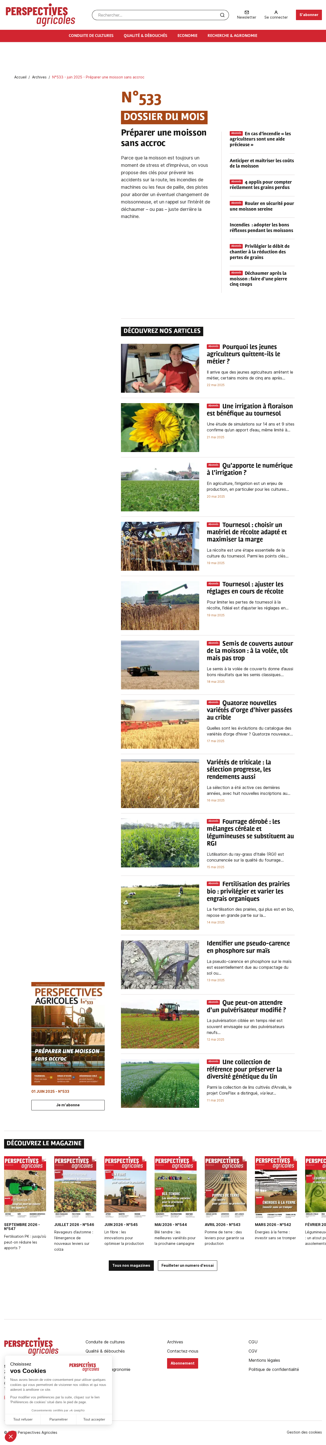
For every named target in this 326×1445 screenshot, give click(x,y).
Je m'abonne (68, 1105)
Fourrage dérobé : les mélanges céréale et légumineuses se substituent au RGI (250, 833)
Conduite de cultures (105, 1342)
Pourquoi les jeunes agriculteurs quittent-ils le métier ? (243, 354)
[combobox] (160, 15)
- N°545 (121, 1224)
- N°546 (74, 1224)
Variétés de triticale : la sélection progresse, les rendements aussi (239, 770)
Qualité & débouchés (105, 1351)
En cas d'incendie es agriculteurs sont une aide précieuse (260, 139)
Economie (95, 1360)
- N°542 (273, 1224)
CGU (253, 1342)
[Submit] (222, 15)
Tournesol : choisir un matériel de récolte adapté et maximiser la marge (247, 532)
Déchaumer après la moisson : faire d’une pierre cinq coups (258, 279)
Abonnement (183, 1363)
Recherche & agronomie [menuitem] (232, 36)
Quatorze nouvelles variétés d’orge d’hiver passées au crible (249, 710)
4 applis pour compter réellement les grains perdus (261, 185)
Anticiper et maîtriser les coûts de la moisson (262, 164)
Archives (175, 1342)
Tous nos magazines (131, 1265)
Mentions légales (264, 1360)
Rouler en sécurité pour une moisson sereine (262, 207)
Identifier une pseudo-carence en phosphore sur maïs (248, 947)
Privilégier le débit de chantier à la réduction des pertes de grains (260, 252)
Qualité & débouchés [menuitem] (145, 36)
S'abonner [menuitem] (309, 14)
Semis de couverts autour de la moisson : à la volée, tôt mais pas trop (250, 651)
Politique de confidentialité (274, 1369)
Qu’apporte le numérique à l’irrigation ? (250, 469)
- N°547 (22, 1226)
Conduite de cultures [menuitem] (91, 36)
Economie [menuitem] (187, 36)
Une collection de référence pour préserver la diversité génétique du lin (244, 1069)
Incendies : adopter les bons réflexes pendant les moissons (261, 228)
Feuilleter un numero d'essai (187, 1265)
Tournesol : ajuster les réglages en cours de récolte (245, 588)
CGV (253, 1351)
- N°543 (222, 1224)
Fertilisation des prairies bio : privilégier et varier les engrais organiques (248, 891)
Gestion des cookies (304, 1432)
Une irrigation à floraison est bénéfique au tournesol (250, 410)
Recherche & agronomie (108, 1369)
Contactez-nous (182, 1351)
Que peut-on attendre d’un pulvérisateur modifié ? (246, 1007)
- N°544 (171, 1224)
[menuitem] (246, 15)
